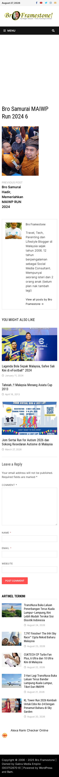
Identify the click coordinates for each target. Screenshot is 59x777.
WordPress (45, 767)
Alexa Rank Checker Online (29, 730)
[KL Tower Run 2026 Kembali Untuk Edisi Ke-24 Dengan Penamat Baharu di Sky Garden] (11, 700)
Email (7, 548)
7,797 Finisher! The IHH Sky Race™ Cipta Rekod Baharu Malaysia (40, 637)
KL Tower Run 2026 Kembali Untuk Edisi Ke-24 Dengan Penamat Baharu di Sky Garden (40, 706)
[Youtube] (41, 2)
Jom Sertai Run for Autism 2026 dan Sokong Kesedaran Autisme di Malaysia (27, 442)
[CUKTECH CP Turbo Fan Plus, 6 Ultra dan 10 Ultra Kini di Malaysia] (11, 655)
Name (6, 532)
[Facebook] (37, 2)
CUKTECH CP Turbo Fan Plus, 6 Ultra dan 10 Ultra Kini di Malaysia (38, 658)
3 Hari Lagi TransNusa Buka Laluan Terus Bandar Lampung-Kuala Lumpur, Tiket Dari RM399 (40, 681)
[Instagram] (51, 2)
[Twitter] (46, 2)
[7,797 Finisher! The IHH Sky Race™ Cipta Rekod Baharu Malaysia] (11, 634)
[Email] (55, 2)
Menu (11, 30)
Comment (9, 485)
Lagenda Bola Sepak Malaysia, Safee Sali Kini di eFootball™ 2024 (28, 368)
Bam (10, 771)
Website (7, 563)
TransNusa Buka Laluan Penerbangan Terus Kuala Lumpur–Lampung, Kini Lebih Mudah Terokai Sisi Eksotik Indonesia (39, 612)
